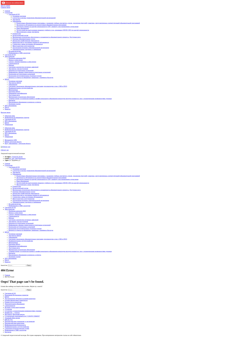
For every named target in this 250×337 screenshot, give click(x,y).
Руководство (16, 33)
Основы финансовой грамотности (16, 300)
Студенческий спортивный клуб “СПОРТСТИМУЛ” (22, 316)
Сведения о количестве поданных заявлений (23, 67)
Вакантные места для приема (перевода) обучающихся (30, 42)
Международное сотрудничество (23, 46)
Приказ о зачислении (16, 60)
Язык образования (22, 28)
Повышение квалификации (18, 93)
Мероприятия (13, 90)
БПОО (7, 79)
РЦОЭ (7, 107)
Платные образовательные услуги (23, 39)
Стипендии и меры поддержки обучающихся (27, 44)
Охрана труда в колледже (13, 302)
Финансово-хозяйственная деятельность (25, 40)
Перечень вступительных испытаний (21, 70)
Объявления (9, 124)
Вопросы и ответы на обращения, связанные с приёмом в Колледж (31, 77)
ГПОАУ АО (5, 150)
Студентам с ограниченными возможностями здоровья (23, 311)
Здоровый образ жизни (12, 318)
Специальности (14, 63)
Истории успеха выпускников (15, 307)
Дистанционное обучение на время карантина (20, 298)
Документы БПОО (15, 83)
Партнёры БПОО (14, 91)
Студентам (8, 309)
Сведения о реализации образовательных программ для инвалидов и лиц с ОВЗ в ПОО (38, 86)
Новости (7, 109)
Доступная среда (14, 95)
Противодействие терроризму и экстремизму (20, 321)
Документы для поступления (18, 69)
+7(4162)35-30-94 (16, 157)
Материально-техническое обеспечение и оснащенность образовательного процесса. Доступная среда (46, 37)
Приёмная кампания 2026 (17, 58)
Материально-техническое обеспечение (22, 97)
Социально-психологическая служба (17, 328)
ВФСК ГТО (9, 320)
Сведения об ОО (14, 14)
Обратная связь (10, 116)
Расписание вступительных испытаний (22, 74)
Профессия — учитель (12, 312)
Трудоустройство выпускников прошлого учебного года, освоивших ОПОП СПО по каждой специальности (52, 30)
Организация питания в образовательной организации (30, 47)
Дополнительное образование (15, 304)
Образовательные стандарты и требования (26, 49)
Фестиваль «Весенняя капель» (15, 314)
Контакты (12, 100)
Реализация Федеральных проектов (16, 295)
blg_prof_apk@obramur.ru (17, 158)
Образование (16, 21)
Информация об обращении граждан (17, 117)
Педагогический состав (20, 35)
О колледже (8, 12)
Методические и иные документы (27, 32)
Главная (7, 11)
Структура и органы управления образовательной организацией (34, 18)
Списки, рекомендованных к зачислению (22, 62)
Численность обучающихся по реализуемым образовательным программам (41, 25)
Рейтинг (11, 65)
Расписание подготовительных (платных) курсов (25, 76)
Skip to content (5, 6)
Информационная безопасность (15, 325)
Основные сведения (19, 16)
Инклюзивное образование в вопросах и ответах (25, 102)
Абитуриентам (9, 56)
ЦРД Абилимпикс (11, 105)
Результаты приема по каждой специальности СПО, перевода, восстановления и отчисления (47, 26)
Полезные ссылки (15, 104)
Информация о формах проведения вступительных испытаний (30, 72)
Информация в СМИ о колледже (19, 53)
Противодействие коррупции (14, 323)
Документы (16, 19)
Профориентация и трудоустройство (21, 88)
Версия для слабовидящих (14, 3)
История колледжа (15, 51)
